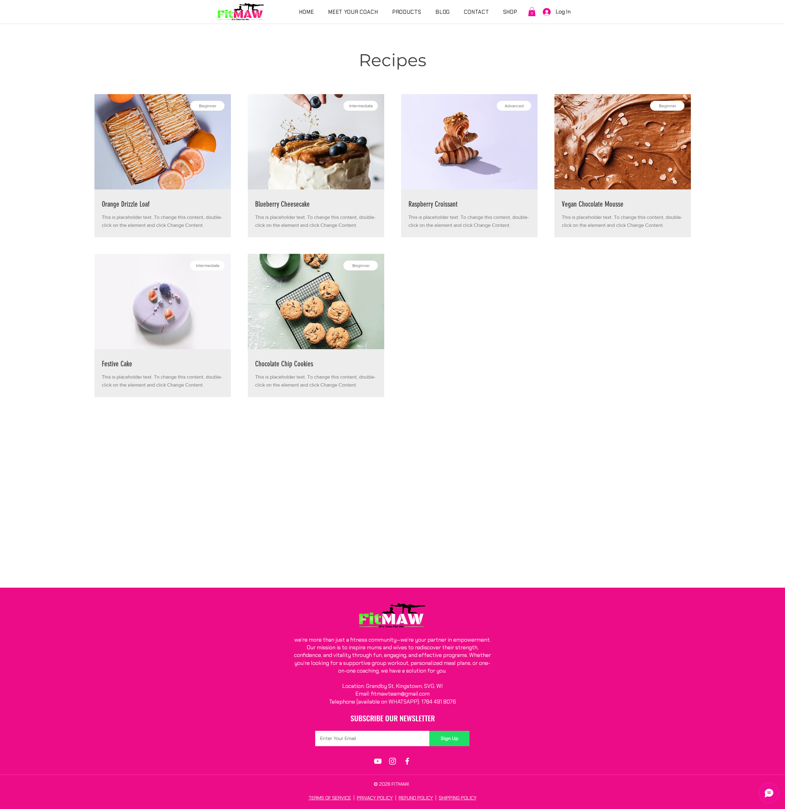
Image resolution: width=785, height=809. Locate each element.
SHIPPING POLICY (458, 798)
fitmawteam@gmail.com (400, 693)
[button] (532, 11)
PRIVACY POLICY (375, 798)
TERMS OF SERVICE (329, 798)
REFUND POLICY (416, 798)
